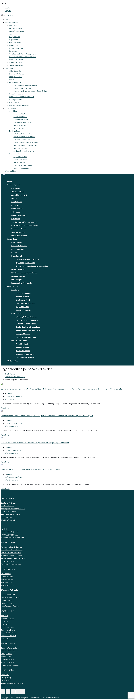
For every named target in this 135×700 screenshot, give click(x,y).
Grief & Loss (13, 45)
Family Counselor (15, 77)
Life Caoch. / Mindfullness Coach (21, 97)
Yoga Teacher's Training (10, 606)
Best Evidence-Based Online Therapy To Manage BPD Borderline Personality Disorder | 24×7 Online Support (47, 416)
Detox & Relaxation (21, 162)
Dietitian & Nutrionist (16, 74)
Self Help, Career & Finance (24, 140)
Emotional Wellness (21, 114)
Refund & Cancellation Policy (12, 683)
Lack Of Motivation (16, 48)
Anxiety (12, 34)
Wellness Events (7, 577)
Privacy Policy (6, 678)
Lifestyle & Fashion (20, 148)
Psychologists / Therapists (19, 105)
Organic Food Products (9, 665)
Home (7, 20)
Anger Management (16, 31)
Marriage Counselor (16, 100)
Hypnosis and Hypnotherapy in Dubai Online (30, 91)
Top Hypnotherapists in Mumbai (25, 85)
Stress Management (16, 65)
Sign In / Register (9, 364)
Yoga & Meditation (20, 157)
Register (8, 11)
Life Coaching (6, 574)
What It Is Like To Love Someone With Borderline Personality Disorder (30, 469)
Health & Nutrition (20, 117)
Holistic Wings (10, 108)
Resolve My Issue (11, 22)
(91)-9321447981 (12, 535)
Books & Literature (8, 651)
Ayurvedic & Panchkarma (23, 165)
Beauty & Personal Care (10, 648)
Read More (5, 408)
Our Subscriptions (7, 627)
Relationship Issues (16, 60)
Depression (13, 40)
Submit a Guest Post (8, 636)
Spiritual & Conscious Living (24, 151)
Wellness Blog (10, 171)
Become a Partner (7, 619)
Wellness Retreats (7, 579)
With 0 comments (11, 426)
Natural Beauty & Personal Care (25, 145)
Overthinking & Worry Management (22, 54)
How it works (5, 624)
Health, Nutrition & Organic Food (26, 142)
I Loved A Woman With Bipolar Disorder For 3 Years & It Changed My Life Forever (35, 443)
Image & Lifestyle (20, 125)
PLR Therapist (14, 102)
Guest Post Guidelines (9, 633)
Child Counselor (15, 71)
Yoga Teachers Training (22, 168)
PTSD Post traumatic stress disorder (22, 57)
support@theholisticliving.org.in (12, 538)
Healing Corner (6, 654)
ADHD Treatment (15, 28)
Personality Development (23, 122)
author (9, 393)
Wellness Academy (8, 585)
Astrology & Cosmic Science (24, 134)
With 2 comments (11, 399)
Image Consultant (16, 94)
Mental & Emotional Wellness (24, 137)
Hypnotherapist (15, 82)
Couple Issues (14, 37)
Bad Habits (13, 25)
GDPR (3, 686)
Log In (7, 8)
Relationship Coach (21, 120)
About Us (4, 616)
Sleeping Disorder (16, 62)
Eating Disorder (15, 42)
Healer (11, 80)
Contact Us (5, 639)
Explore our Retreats (17, 154)
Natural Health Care (8, 662)
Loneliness (13, 51)
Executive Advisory (8, 630)
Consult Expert (10, 68)
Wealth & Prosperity (21, 128)
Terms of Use (5, 680)
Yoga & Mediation (7, 603)
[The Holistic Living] (8, 15)
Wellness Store (6, 582)
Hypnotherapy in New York (23, 88)
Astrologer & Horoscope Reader (13, 509)
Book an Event (14, 131)
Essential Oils (6, 657)
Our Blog (4, 621)
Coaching (13, 111)
